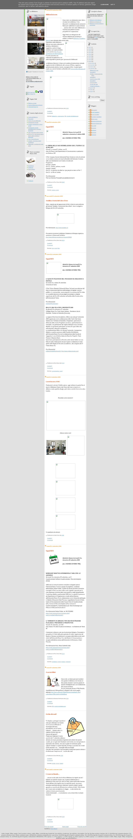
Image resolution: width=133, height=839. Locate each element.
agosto (91, 88)
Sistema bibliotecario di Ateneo (35, 105)
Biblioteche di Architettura (95, 20)
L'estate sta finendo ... (52, 774)
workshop (68, 661)
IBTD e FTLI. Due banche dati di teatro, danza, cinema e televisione (35, 136)
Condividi (49, 111)
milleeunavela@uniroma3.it (53, 351)
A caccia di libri (50, 672)
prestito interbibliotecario (72, 116)
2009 (90, 61)
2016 (90, 49)
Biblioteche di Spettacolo (95, 21)
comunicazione (55, 371)
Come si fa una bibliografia (34, 120)
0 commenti (50, 113)
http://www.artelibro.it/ (62, 227)
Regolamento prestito (33, 122)
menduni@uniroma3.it (52, 303)
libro (59, 248)
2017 (90, 47)
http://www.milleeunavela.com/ (70, 351)
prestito (53, 763)
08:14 (63, 240)
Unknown (94, 128)
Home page (65, 826)
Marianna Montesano (97, 121)
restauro (63, 661)
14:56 (62, 535)
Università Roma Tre (33, 106)
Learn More (105, 4)
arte (53, 248)
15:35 (63, 816)
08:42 (63, 182)
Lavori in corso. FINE (53, 382)
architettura (54, 661)
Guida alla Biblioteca (33, 117)
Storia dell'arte (31, 169)
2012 (90, 56)
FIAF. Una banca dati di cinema (35, 132)
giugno (91, 91)
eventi (57, 190)
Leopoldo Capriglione (96, 116)
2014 (90, 52)
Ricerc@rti (30, 119)
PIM (65, 116)
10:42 (61, 755)
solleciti (61, 763)
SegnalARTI (50, 127)
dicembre (92, 63)
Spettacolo (30, 167)
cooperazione (60, 116)
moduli (96, 37)
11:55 (67, 698)
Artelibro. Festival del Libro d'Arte (57, 201)
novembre (92, 65)
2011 (90, 58)
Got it (113, 4)
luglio (91, 89)
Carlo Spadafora (95, 112)
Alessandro (94, 110)
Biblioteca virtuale (32, 103)
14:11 (63, 363)
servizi (57, 763)
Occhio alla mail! (51, 714)
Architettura (31, 165)
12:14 (63, 653)
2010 (90, 59)
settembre (92, 68)
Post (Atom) (53, 828)
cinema (53, 190)
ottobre (91, 66)
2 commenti (50, 540)
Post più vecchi (82, 826)
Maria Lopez (94, 119)
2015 (90, 50)
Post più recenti (48, 826)
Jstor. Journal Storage (33, 139)
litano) (61, 53)
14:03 (67, 108)
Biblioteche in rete (51, 15)
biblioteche (54, 116)
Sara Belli (94, 125)
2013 (90, 54)
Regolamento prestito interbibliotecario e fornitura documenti (34, 129)
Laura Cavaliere (95, 114)
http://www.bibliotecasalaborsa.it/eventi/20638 (59, 237)
